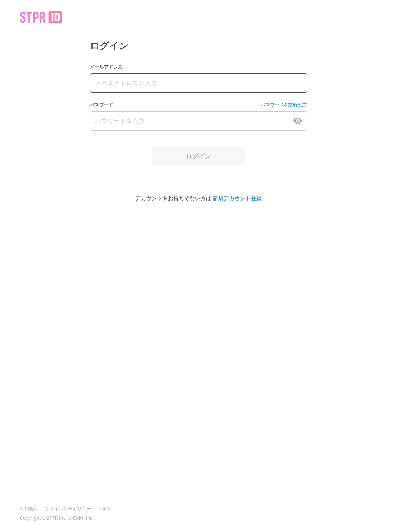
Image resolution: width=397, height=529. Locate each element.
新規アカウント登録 (237, 198)
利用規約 (29, 509)
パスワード (101, 105)
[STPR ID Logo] (41, 17)
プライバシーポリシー (68, 509)
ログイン (198, 156)
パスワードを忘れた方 (284, 105)
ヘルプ (104, 509)
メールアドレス (106, 67)
